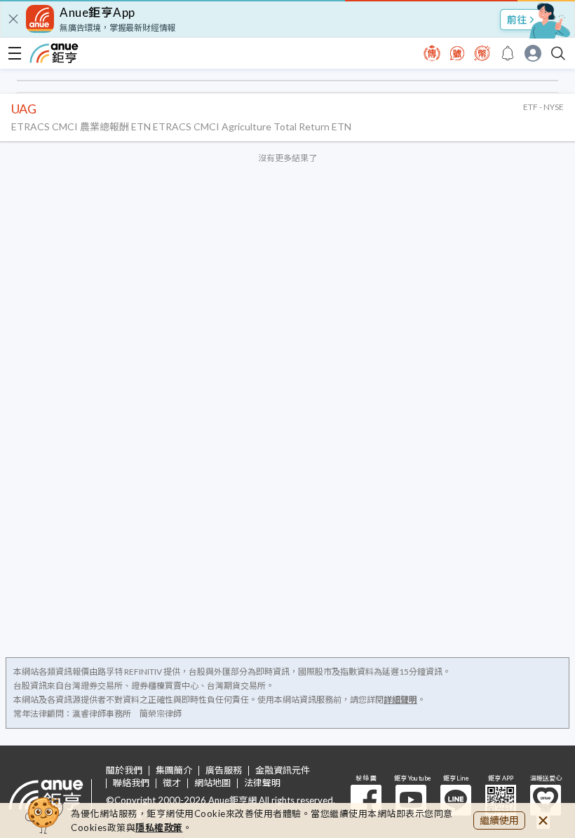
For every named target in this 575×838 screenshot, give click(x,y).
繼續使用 (499, 820)
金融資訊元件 (282, 770)
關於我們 (124, 770)
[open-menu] (14, 53)
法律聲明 (262, 783)
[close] (13, 19)
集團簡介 (174, 770)
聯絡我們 (131, 783)
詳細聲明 (400, 699)
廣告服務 (223, 770)
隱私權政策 (159, 827)
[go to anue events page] (507, 53)
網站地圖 (212, 783)
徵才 (172, 783)
